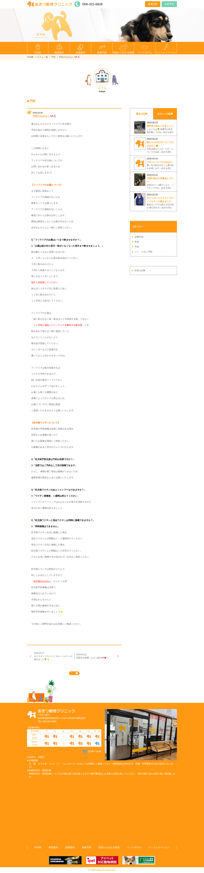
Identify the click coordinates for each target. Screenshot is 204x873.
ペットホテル (145, 52)
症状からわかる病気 (123, 52)
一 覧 (74, 673)
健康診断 (152, 4)
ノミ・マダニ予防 (143, 252)
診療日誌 (139, 237)
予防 (53, 57)
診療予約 (169, 4)
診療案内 (70, 847)
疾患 (137, 242)
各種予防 (86, 847)
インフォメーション (159, 847)
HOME (37, 52)
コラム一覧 (42, 57)
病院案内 (53, 847)
